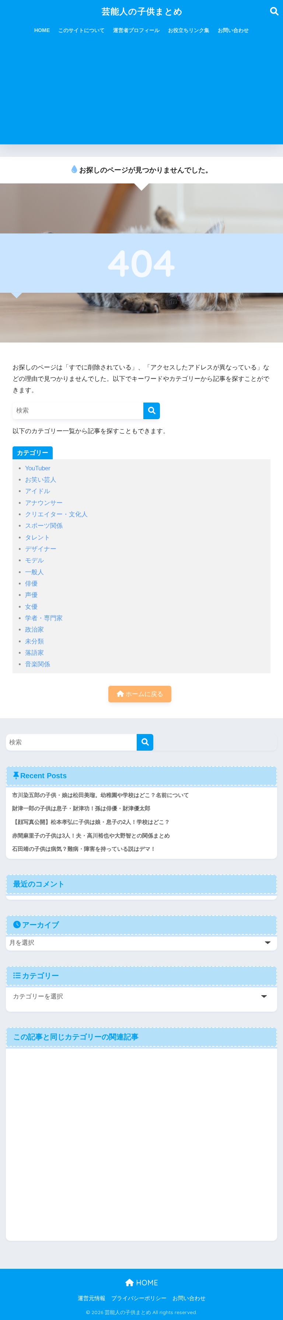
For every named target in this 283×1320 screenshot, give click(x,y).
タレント (37, 537)
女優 (31, 606)
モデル (34, 560)
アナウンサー (44, 502)
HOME (42, 30)
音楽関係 (37, 664)
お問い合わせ (233, 30)
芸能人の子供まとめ (142, 11)
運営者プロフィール (136, 30)
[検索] (151, 411)
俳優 (31, 583)
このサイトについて (81, 30)
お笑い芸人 (40, 479)
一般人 (34, 572)
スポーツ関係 (44, 525)
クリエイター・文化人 (56, 514)
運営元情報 (91, 1298)
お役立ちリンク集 (188, 30)
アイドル (37, 491)
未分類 (34, 641)
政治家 (34, 629)
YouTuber (37, 468)
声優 (31, 594)
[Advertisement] (141, 92)
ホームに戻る (143, 694)
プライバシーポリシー (139, 1298)
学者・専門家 (44, 618)
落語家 (34, 652)
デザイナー (40, 548)
